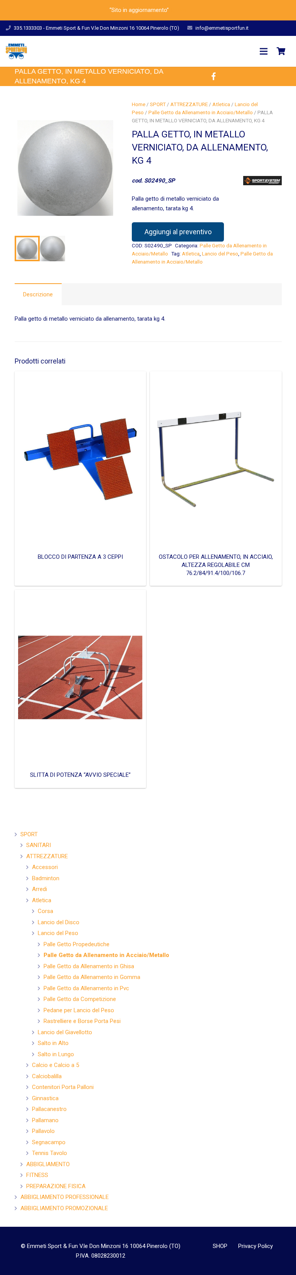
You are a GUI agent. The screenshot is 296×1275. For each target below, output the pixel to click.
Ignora (178, 10)
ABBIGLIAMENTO (48, 1164)
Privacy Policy (255, 1246)
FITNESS (37, 1175)
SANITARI (38, 845)
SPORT (158, 104)
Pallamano (45, 1120)
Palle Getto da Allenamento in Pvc (86, 988)
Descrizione (38, 294)
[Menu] (263, 51)
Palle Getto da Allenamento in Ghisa (89, 966)
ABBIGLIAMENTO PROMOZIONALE (64, 1208)
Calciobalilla (47, 1076)
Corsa (45, 911)
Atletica (221, 104)
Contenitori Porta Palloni (63, 1087)
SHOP (220, 1246)
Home (138, 104)
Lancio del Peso (220, 253)
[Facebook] (213, 76)
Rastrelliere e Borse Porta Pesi (82, 1021)
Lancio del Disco (58, 922)
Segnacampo (49, 1142)
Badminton (45, 878)
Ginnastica (45, 1098)
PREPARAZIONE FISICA (56, 1186)
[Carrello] (281, 51)
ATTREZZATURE (189, 104)
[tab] (38, 294)
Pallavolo (43, 1131)
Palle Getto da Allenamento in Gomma (92, 977)
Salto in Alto (53, 1043)
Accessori (45, 867)
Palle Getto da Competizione (80, 999)
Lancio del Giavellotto (65, 1032)
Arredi (39, 889)
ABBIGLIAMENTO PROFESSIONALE (64, 1197)
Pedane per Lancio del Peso (79, 1010)
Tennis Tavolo (49, 1153)
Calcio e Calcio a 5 (55, 1065)
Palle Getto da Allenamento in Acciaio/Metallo (200, 112)
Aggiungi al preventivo (178, 232)
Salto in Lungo (56, 1054)
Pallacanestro (49, 1109)
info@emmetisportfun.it (222, 28)
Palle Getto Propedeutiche (76, 944)
